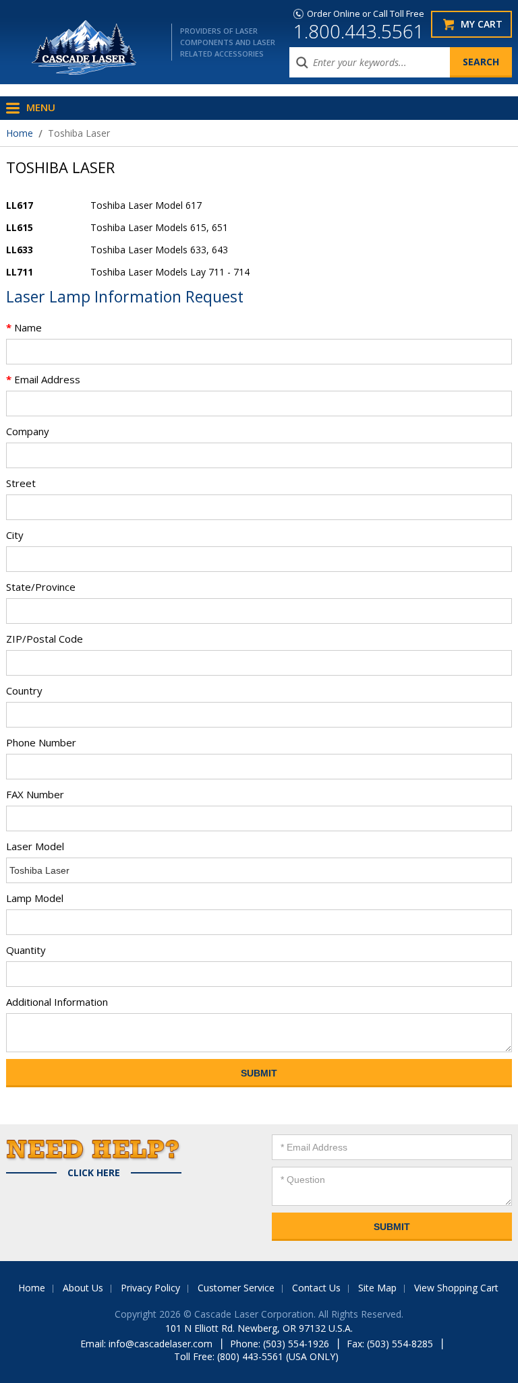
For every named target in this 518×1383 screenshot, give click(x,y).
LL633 (19, 249)
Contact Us (316, 1287)
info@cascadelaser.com (160, 1343)
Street (21, 483)
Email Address (43, 379)
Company (27, 431)
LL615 (19, 227)
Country (24, 690)
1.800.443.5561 (358, 31)
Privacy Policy (150, 1287)
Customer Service (236, 1287)
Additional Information (57, 1001)
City (15, 535)
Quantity (26, 950)
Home (19, 133)
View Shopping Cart (456, 1287)
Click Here (93, 1173)
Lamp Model (34, 898)
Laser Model (35, 846)
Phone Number (41, 742)
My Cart (481, 24)
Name (24, 327)
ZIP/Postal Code (44, 638)
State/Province (41, 586)
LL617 (19, 205)
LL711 (19, 271)
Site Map (377, 1287)
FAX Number (35, 794)
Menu (40, 107)
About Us (83, 1287)
